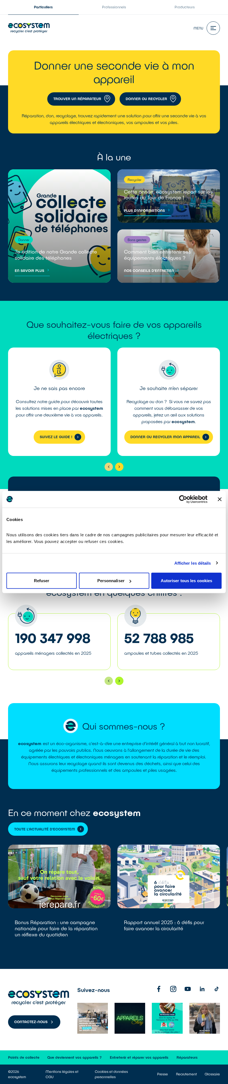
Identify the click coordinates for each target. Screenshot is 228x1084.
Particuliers (43, 7)
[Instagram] (173, 988)
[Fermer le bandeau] (220, 499)
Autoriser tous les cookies (186, 580)
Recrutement (186, 1074)
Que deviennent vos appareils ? (74, 1057)
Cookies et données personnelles (111, 1074)
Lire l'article (59, 898)
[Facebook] (158, 988)
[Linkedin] (202, 988)
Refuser (41, 580)
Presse (162, 1074)
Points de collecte (23, 1057)
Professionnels (114, 7)
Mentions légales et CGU (62, 1074)
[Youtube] (187, 988)
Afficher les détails (192, 562)
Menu (198, 28)
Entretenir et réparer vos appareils (139, 1057)
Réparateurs (187, 1057)
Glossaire (212, 1074)
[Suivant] (119, 467)
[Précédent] (109, 467)
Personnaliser (111, 580)
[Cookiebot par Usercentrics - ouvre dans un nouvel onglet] (183, 499)
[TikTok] (216, 988)
